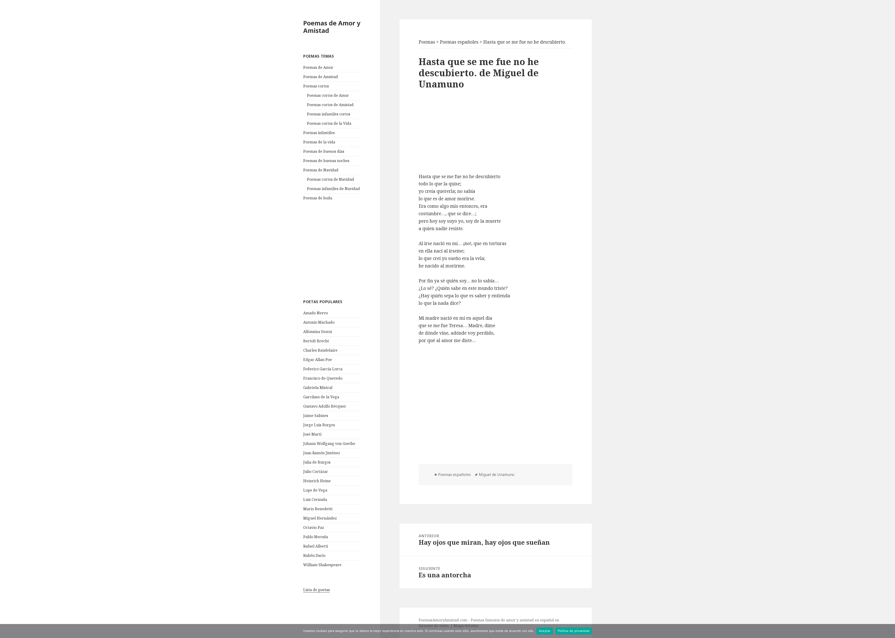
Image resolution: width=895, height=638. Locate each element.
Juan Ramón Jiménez (321, 452)
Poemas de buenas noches (326, 160)
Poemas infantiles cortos (328, 114)
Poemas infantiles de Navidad (333, 188)
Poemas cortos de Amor (328, 95)
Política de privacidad (574, 631)
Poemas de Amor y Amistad (331, 27)
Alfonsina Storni (317, 331)
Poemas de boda (317, 198)
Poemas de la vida (319, 142)
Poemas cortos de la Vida (329, 123)
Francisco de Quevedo (322, 378)
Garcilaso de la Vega (321, 396)
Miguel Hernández (320, 518)
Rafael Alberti (315, 546)
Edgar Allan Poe (317, 359)
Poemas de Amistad (320, 76)
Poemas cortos (316, 86)
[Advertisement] (338, 249)
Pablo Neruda (315, 536)
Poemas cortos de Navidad (330, 179)
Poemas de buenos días (323, 151)
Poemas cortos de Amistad (330, 104)
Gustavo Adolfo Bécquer (324, 406)
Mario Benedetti (317, 508)
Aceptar (545, 631)
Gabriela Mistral (317, 387)
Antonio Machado (318, 322)
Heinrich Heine (317, 480)
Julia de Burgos (316, 462)
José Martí (312, 434)
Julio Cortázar (315, 471)
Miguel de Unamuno (496, 474)
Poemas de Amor (318, 67)
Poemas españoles (454, 474)
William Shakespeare (322, 564)
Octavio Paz (313, 527)
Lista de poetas (316, 589)
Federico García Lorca (322, 368)
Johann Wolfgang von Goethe (329, 443)
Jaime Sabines (315, 415)
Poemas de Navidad (320, 170)
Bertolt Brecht (316, 340)
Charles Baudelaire (320, 350)
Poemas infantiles (319, 132)
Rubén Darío (314, 555)
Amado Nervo (315, 313)
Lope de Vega (315, 490)
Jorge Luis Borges (319, 424)
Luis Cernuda (315, 499)
